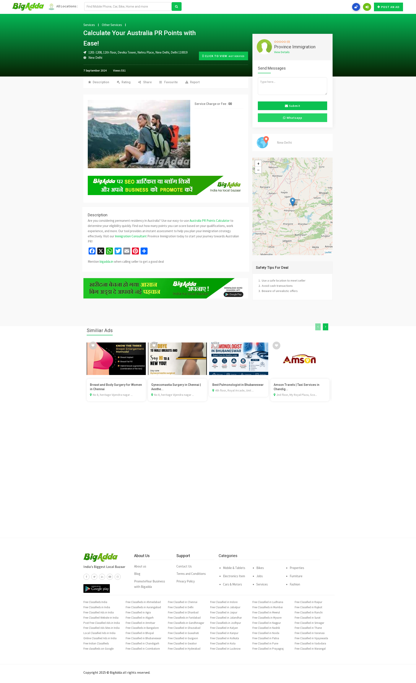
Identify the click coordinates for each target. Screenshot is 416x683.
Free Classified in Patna (265, 638)
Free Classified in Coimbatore (143, 648)
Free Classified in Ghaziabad (184, 628)
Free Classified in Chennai (182, 602)
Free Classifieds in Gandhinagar (186, 623)
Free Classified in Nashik (266, 628)
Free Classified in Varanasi (310, 633)
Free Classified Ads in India (98, 612)
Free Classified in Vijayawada (311, 638)
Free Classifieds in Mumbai (267, 607)
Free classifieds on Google (98, 648)
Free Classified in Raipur (308, 602)
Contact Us (184, 566)
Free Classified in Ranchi (309, 612)
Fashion (295, 584)
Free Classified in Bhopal (140, 633)
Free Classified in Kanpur (224, 633)
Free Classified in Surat (307, 617)
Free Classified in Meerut (266, 612)
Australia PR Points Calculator (210, 220)
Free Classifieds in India (96, 607)
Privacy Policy (185, 581)
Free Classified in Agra (138, 612)
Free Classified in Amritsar (140, 623)
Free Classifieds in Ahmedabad (143, 602)
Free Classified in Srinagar (309, 623)
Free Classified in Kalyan (224, 628)
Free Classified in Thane (308, 628)
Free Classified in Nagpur (266, 623)
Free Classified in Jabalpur (225, 607)
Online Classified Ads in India (100, 638)
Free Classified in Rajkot (308, 607)
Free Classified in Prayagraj (268, 648)
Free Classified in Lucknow (225, 648)
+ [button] (258, 163)
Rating (126, 82)
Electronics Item (234, 576)
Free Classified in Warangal (310, 648)
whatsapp (294, 118)
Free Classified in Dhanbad (183, 612)
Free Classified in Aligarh (140, 617)
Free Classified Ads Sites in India (101, 628)
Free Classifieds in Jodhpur (225, 623)
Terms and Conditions (191, 574)
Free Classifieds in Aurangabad (143, 607)
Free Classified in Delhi (180, 607)
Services (89, 25)
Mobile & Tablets (234, 568)
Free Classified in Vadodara (310, 643)
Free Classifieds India (95, 602)
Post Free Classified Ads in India (101, 623)
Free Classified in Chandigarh (142, 643)
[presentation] (318, 326)
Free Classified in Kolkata (224, 638)
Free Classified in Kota (223, 643)
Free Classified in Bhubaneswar (143, 638)
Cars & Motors (232, 584)
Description (101, 82)
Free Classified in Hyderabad (184, 648)
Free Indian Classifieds (96, 643)
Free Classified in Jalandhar (226, 617)
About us (140, 566)
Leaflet (328, 252)
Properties (297, 568)
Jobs (259, 576)
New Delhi (95, 57)
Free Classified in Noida (265, 633)
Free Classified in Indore (223, 602)
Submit (294, 106)
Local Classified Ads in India (99, 633)
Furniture (296, 576)
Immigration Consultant (131, 236)
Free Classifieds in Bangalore (142, 628)
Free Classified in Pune (265, 643)
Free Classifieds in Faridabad (184, 617)
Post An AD (390, 7)
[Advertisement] (208, 476)
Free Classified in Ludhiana (267, 602)
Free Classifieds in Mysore (266, 617)
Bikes (260, 568)
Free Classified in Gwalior (182, 643)
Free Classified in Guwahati (183, 633)
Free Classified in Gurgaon (183, 638)
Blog (137, 574)
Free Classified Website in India (101, 617)
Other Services (112, 25)
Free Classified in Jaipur (223, 612)
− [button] (258, 170)
